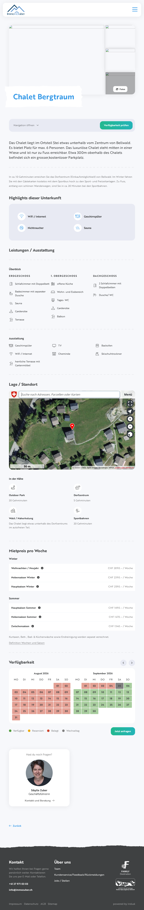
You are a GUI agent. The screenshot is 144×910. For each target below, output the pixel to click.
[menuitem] (15, 904)
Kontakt (16, 862)
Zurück (17, 826)
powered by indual (124, 903)
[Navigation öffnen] (135, 9)
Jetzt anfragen (123, 731)
